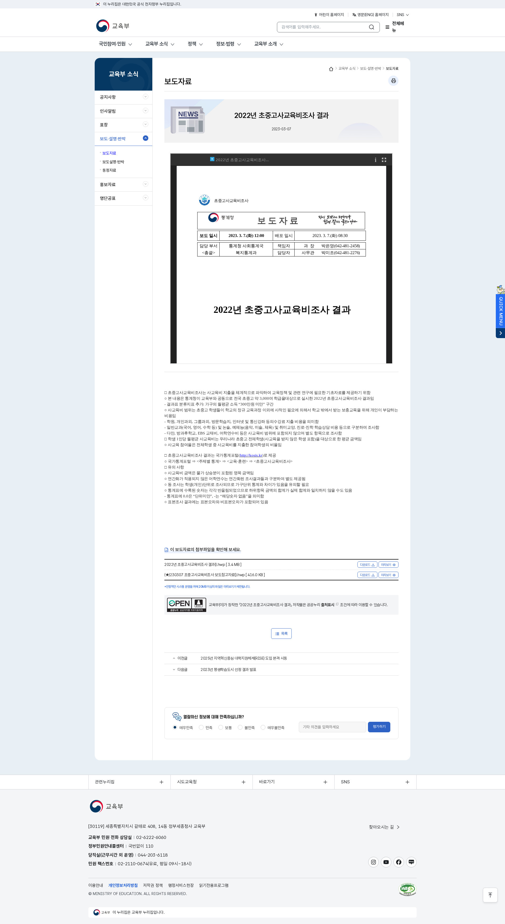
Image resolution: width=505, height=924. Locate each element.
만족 (209, 727)
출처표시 (327, 604)
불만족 (250, 727)
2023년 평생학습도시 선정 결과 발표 (228, 669)
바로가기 (267, 781)
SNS (401, 14)
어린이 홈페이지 (331, 14)
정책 (192, 44)
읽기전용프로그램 (214, 885)
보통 (228, 727)
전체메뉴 (398, 27)
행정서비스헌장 (181, 885)
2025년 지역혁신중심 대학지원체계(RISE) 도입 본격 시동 (244, 658)
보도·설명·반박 (370, 68)
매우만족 (186, 727)
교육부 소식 (156, 44)
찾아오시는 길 (382, 827)
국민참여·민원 (112, 44)
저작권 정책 (153, 885)
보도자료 (392, 68)
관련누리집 (105, 781)
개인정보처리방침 (123, 885)
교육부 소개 (265, 44)
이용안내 (95, 885)
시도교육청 (187, 781)
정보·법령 (225, 44)
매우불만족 (276, 727)
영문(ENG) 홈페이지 (372, 14)
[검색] (371, 27)
